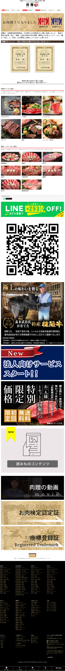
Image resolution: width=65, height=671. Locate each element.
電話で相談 (6, 669)
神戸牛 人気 (34, 589)
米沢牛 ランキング (51, 591)
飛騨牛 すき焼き (20, 605)
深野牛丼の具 (41, 10)
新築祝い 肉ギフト (36, 610)
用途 (2, 647)
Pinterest (35, 642)
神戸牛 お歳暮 (34, 586)
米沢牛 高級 (50, 593)
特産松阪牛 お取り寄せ (21, 581)
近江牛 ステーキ (4, 607)
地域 (2, 643)
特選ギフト (3, 636)
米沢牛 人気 (50, 589)
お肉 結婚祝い (34, 602)
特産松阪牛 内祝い (20, 586)
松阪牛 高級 (3, 593)
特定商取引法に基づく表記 (23, 640)
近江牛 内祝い (3, 614)
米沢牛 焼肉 (50, 576)
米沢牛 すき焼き (51, 571)
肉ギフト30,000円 (51, 607)
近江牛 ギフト (3, 602)
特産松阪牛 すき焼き (21, 571)
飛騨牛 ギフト (19, 602)
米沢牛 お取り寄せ (51, 579)
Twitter (34, 640)
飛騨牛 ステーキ (20, 609)
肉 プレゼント (34, 614)
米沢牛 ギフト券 (51, 577)
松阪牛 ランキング (4, 591)
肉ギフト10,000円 (51, 604)
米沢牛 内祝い (50, 584)
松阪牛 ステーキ (4, 574)
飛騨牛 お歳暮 (19, 622)
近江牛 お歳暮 (3, 615)
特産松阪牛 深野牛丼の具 (22, 577)
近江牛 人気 (3, 619)
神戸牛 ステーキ (35, 574)
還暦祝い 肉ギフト (36, 612)
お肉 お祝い (34, 604)
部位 (2, 642)
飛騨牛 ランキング (20, 627)
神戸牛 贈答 (34, 581)
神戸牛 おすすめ (35, 588)
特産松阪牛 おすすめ (21, 589)
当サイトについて (21, 636)
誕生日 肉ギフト (35, 609)
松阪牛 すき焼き (4, 571)
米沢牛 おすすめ (51, 588)
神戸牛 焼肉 (34, 576)
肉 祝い (33, 615)
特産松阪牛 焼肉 (20, 576)
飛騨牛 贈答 (19, 617)
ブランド (3, 638)
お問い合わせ (20, 638)
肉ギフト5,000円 (51, 602)
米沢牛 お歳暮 (50, 586)
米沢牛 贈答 (50, 581)
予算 (2, 645)
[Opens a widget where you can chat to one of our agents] (58, 668)
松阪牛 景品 (3, 582)
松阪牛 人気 (3, 589)
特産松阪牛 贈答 (20, 582)
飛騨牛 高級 (19, 629)
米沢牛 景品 (50, 582)
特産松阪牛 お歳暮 (20, 588)
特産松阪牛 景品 (20, 584)
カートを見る (32, 669)
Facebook (35, 636)
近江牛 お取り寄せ (4, 609)
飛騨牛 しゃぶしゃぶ (21, 607)
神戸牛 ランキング (36, 591)
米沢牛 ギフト (50, 567)
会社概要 (19, 643)
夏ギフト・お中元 (16, 10)
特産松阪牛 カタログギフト (22, 569)
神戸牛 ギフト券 (35, 577)
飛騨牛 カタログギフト (21, 604)
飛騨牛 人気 (19, 626)
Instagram (35, 638)
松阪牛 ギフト (3, 567)
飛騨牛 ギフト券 (20, 614)
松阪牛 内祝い (3, 584)
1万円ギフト (51, 10)
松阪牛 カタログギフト (6, 569)
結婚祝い (59, 10)
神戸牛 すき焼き (35, 571)
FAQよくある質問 (21, 645)
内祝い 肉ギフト (35, 605)
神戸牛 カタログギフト (37, 569)
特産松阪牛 (27, 10)
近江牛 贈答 (3, 610)
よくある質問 (19, 669)
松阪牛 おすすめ (4, 588)
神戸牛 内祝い (34, 584)
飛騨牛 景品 (19, 619)
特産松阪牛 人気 (20, 591)
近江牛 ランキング (4, 621)
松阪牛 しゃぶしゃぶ (5, 572)
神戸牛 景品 (34, 582)
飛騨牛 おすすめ (20, 624)
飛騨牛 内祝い (19, 621)
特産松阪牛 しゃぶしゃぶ (22, 572)
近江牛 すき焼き (4, 604)
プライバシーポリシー (22, 642)
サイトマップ (20, 647)
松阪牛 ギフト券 (4, 577)
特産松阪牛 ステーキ (21, 574)
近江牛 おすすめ (4, 617)
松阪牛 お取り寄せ (4, 579)
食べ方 (2, 640)
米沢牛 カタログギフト (52, 569)
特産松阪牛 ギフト (20, 567)
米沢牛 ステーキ (51, 574)
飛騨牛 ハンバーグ (20, 612)
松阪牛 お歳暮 (3, 586)
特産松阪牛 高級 (20, 594)
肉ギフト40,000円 (51, 609)
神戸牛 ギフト (34, 567)
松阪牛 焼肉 (3, 576)
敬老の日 (5, 10)
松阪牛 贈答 (3, 581)
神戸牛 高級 (34, 593)
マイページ (45, 669)
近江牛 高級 (3, 622)
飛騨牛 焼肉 (19, 610)
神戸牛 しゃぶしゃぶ (36, 572)
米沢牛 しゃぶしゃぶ (52, 572)
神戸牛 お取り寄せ (36, 579)
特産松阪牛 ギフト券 (21, 579)
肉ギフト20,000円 (51, 605)
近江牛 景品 (3, 612)
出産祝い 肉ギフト (36, 607)
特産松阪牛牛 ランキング (22, 593)
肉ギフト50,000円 (51, 610)
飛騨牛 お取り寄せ (20, 615)
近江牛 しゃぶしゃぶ (5, 605)
